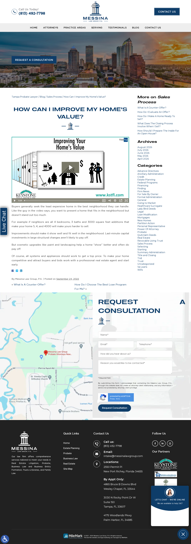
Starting (142, 249)
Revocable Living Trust (150, 240)
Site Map (67, 468)
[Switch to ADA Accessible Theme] (5, 539)
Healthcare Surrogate (149, 206)
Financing (142, 185)
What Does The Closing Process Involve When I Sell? (155, 125)
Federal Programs (147, 182)
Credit (140, 177)
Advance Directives (148, 171)
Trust (140, 261)
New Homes (144, 220)
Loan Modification (147, 214)
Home (33, 27)
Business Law (70, 458)
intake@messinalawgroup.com (123, 456)
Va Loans (142, 267)
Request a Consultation (34, 59)
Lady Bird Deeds (146, 208)
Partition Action (146, 223)
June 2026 (143, 153)
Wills (140, 270)
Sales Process (54, 96)
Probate (142, 232)
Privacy (112, 399)
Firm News (143, 191)
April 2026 (143, 159)
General (141, 200)
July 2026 (142, 150)
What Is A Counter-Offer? (29, 284)
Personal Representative (151, 226)
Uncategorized (145, 264)
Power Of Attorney (148, 229)
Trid (139, 258)
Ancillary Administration (150, 174)
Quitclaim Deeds (146, 235)
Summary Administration (151, 252)
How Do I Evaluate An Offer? (153, 112)
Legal (140, 211)
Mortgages (143, 217)
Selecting (142, 246)
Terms (118, 399)
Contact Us (167, 11)
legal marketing (105, 537)
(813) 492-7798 (32, 13)
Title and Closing (146, 255)
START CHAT (170, 515)
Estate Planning (146, 179)
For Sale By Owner (147, 194)
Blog (135, 27)
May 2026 (142, 156)
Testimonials (117, 27)
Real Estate (143, 237)
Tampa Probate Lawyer (25, 96)
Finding (141, 188)
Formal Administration (149, 197)
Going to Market (146, 203)
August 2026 (144, 147)
